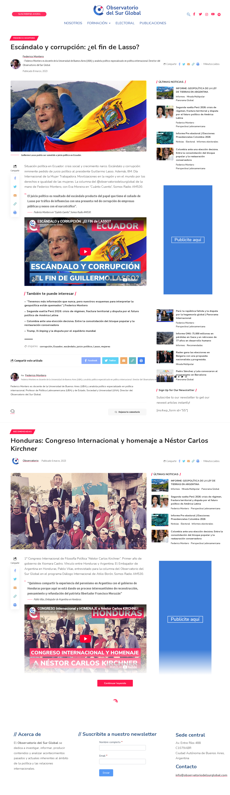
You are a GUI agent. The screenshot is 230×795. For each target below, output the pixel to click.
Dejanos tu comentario (129, 412)
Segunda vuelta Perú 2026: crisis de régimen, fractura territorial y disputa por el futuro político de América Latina (196, 500)
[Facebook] (194, 14)
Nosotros (73, 23)
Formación (97, 23)
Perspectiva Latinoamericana (190, 126)
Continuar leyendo (115, 683)
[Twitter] (200, 14)
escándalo (70, 346)
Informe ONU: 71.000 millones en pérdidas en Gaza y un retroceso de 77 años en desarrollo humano (196, 337)
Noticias (180, 141)
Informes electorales (207, 141)
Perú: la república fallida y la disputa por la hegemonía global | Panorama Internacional (197, 314)
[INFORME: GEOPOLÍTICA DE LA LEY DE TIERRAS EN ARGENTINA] (165, 93)
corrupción (46, 346)
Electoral (125, 23)
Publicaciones (153, 23)
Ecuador (58, 346)
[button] (188, 14)
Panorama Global (185, 100)
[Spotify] (219, 14)
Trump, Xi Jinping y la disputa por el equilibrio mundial (61, 331)
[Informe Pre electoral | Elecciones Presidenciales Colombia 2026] (165, 138)
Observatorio (31, 460)
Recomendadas (195, 345)
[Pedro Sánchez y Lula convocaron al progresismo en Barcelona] (165, 375)
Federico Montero (24, 38)
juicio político (84, 346)
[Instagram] (206, 14)
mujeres (105, 346)
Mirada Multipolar (196, 96)
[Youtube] (213, 14)
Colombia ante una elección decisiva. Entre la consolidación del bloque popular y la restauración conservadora (197, 535)
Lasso (96, 346)
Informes (180, 96)
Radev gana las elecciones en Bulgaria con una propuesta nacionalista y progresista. (193, 356)
